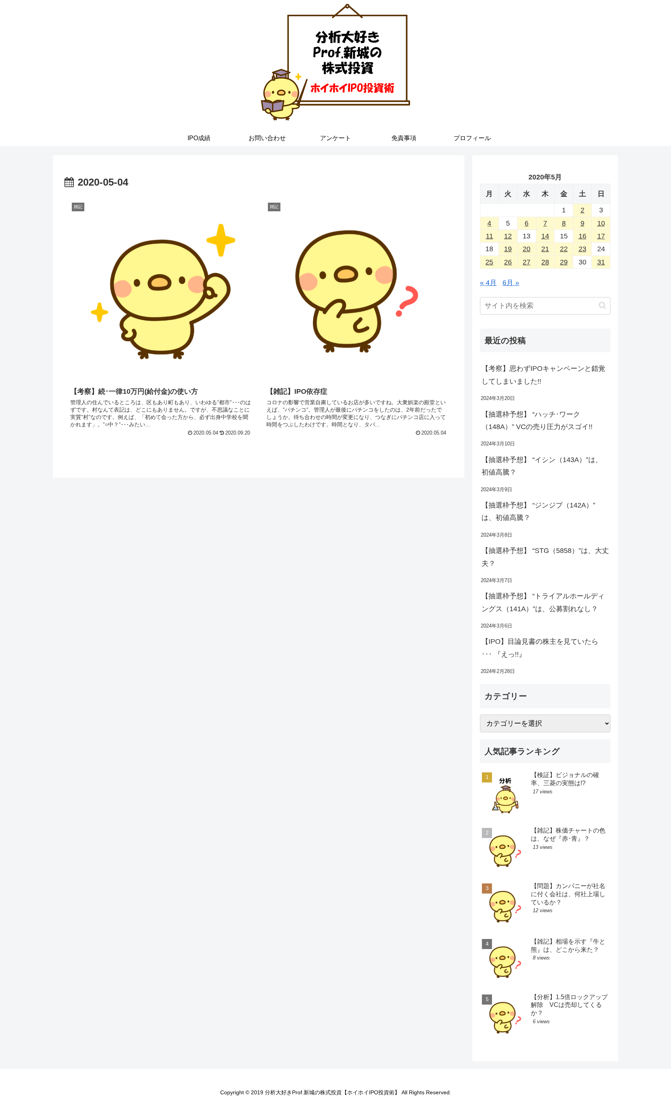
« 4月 (488, 283)
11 (489, 236)
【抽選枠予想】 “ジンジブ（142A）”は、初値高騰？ (538, 511)
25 (489, 262)
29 (564, 262)
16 (582, 236)
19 (508, 249)
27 (526, 262)
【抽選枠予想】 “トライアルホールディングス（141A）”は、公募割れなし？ (543, 602)
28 (545, 262)
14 (545, 236)
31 (601, 262)
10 (601, 223)
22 (564, 249)
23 (582, 249)
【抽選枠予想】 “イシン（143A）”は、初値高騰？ (542, 466)
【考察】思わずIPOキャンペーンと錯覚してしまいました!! (543, 375)
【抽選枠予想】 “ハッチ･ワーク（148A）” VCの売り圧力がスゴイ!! (537, 420)
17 (601, 236)
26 (508, 262)
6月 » (510, 283)
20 (526, 249)
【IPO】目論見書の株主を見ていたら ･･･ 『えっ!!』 (540, 648)
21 (545, 249)
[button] (602, 305)
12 (508, 236)
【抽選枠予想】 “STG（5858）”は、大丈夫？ (545, 557)
